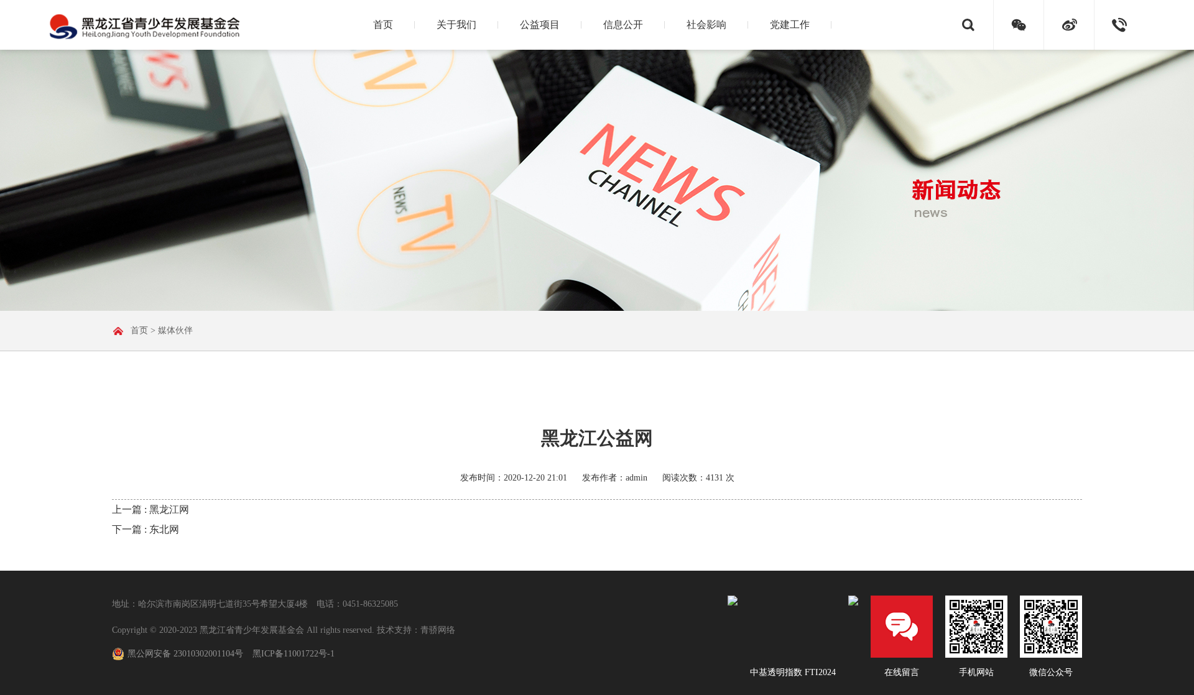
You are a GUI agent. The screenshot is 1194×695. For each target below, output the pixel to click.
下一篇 (145, 529)
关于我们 (456, 24)
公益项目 (540, 24)
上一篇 (150, 509)
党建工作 (790, 24)
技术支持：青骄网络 (416, 630)
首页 (383, 24)
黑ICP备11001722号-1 (293, 653)
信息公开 (623, 24)
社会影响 (706, 24)
